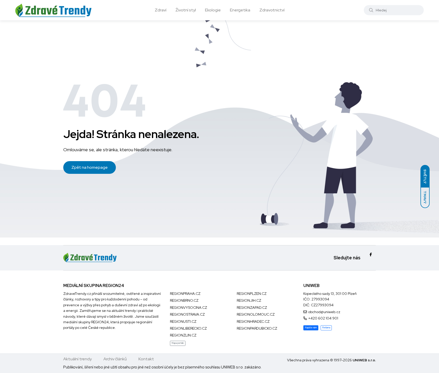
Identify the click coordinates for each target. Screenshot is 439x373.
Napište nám (311, 327)
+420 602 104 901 (323, 318)
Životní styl (186, 10)
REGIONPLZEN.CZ (251, 293)
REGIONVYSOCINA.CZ (188, 307)
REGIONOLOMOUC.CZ (256, 314)
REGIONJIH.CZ (249, 300)
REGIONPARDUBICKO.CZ (257, 328)
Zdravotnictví (272, 10)
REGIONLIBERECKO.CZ (188, 328)
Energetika (240, 10)
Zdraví (160, 10)
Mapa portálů (177, 343)
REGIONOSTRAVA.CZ (187, 314)
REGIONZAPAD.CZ (252, 307)
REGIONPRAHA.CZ (185, 293)
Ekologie (213, 10)
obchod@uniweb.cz (324, 312)
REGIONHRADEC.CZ (253, 321)
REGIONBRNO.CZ (184, 300)
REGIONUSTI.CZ (183, 321)
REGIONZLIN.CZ (183, 335)
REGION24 (100, 322)
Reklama (326, 327)
